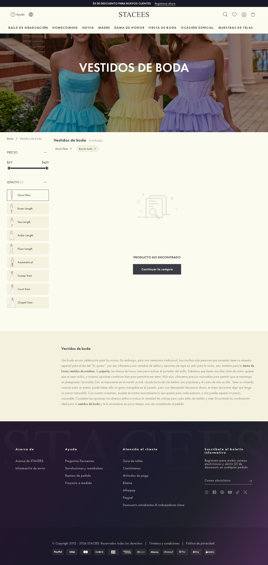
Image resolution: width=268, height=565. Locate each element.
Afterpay (129, 490)
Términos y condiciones (164, 543)
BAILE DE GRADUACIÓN (28, 28)
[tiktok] (238, 492)
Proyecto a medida (78, 483)
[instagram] (207, 492)
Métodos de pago (135, 476)
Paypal (128, 498)
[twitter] (245, 492)
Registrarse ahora (165, 3)
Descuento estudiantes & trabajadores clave (153, 505)
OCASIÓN (197, 28)
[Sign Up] (250, 480)
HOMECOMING (65, 28)
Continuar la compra (157, 269)
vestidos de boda (89, 404)
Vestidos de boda (31, 139)
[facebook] (214, 492)
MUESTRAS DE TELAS (235, 28)
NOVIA (88, 28)
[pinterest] (222, 492)
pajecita (104, 371)
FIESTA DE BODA (163, 28)
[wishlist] (234, 14)
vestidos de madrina (82, 371)
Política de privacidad (200, 543)
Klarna (127, 483)
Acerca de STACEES (29, 461)
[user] (243, 14)
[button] (28, 152)
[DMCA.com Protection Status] (210, 552)
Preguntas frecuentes (79, 461)
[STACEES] (134, 14)
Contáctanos (131, 468)
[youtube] (230, 492)
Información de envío (30, 468)
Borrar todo (86, 149)
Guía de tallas (133, 461)
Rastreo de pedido (78, 476)
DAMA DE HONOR (129, 28)
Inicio (10, 139)
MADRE (104, 28)
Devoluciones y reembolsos (84, 468)
